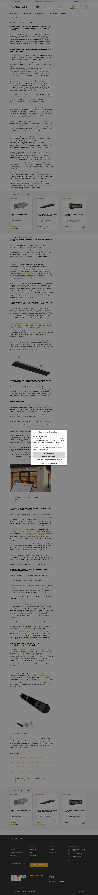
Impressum (55, 463)
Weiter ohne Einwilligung (49, 456)
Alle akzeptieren (49, 453)
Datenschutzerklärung (46, 463)
